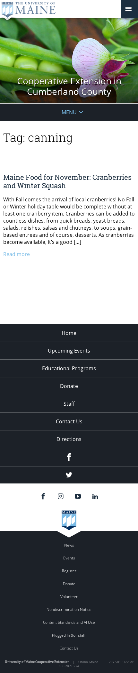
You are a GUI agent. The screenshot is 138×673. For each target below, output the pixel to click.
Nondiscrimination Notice (69, 609)
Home (69, 332)
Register (69, 571)
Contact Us (69, 421)
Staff (69, 403)
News (69, 545)
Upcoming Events (69, 350)
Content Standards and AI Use (69, 622)
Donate (69, 386)
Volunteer (69, 596)
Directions (69, 439)
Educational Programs (69, 368)
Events (69, 558)
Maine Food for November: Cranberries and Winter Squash (67, 181)
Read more (16, 254)
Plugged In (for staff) (69, 635)
